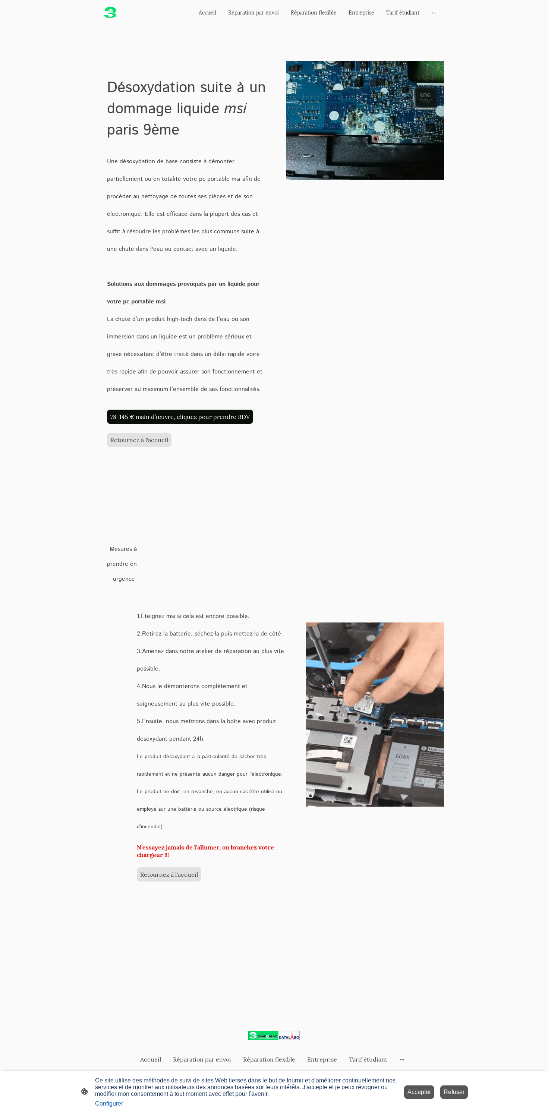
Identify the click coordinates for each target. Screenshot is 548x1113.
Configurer (109, 1103)
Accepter (419, 1092)
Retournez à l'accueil (139, 440)
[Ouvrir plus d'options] (434, 12)
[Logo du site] (110, 12)
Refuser (454, 1092)
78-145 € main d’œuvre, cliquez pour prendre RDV (180, 416)
